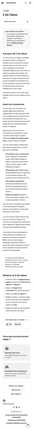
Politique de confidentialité (16, 420)
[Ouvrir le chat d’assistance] (28, 425)
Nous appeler (16, 394)
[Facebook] (16, 407)
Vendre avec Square (16, 386)
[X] (14, 407)
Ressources (16, 390)
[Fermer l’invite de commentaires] (27, 320)
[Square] (2, 3)
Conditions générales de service (16, 423)
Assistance (11, 3)
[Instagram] (19, 407)
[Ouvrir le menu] (30, 3)
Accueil (6, 10)
